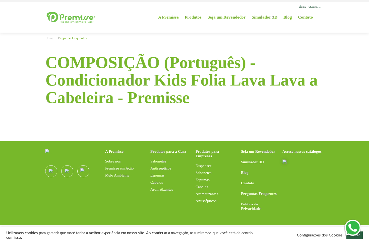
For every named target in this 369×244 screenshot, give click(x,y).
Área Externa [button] (308, 7)
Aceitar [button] (354, 236)
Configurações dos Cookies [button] (320, 236)
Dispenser (203, 166)
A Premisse (168, 17)
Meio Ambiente (117, 175)
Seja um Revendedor (227, 17)
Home (49, 38)
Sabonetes (158, 161)
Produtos (193, 17)
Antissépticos (160, 168)
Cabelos (156, 182)
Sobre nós (113, 161)
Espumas (157, 175)
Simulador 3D (264, 17)
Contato (305, 17)
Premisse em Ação (119, 168)
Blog (287, 17)
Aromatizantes (161, 189)
